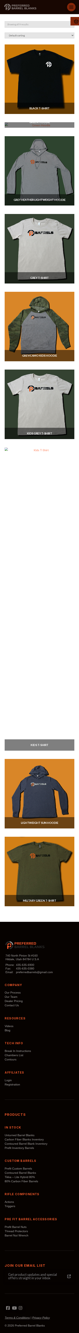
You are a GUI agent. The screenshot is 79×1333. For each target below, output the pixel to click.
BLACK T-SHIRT (39, 108)
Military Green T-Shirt (39, 900)
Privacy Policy (41, 1317)
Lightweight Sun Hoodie (39, 822)
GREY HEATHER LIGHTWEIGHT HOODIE (40, 199)
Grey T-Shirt (39, 277)
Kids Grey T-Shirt (39, 433)
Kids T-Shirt (39, 745)
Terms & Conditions (17, 1317)
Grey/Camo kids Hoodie (39, 355)
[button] (71, 7)
